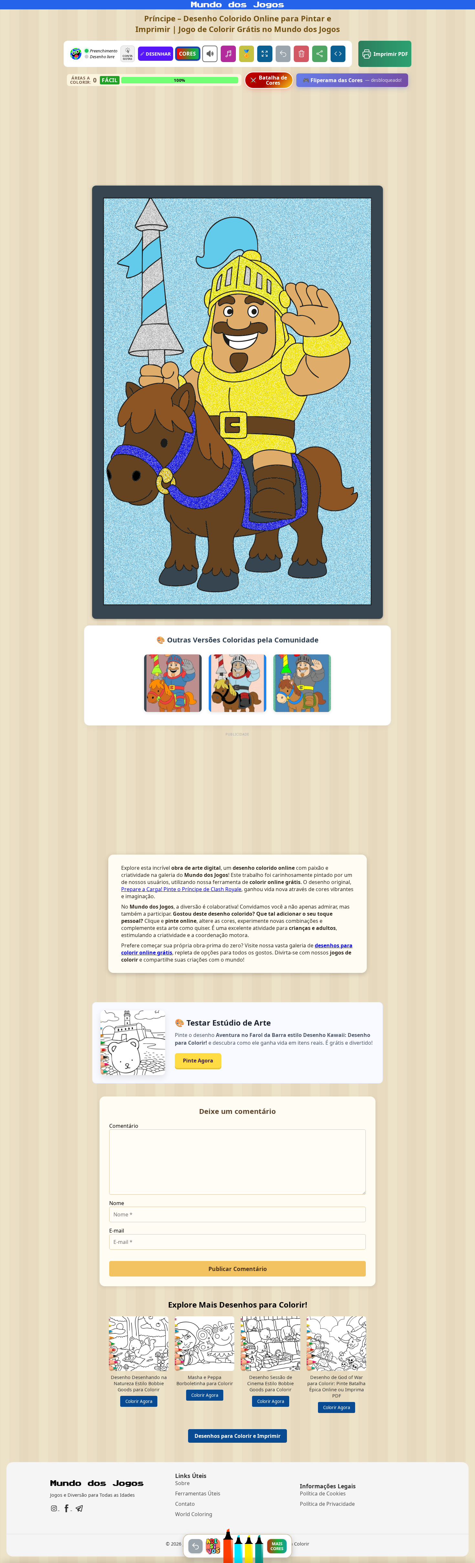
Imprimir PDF (391, 54)
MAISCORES (276, 1546)
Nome (116, 1203)
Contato (185, 1503)
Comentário (123, 1125)
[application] (237, 402)
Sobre (182, 1483)
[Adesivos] (213, 1546)
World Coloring (193, 1514)
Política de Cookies (323, 1493)
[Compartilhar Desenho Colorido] (319, 54)
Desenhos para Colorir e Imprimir (237, 1435)
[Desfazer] (283, 54)
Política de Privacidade (327, 1503)
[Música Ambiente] (228, 54)
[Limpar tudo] (301, 54)
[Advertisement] (237, 137)
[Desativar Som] (209, 54)
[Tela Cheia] (264, 54)
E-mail (116, 1230)
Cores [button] (187, 53)
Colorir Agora (138, 1401)
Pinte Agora (198, 1060)
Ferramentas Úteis (197, 1493)
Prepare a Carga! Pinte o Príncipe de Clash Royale (181, 889)
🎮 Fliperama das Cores (352, 80)
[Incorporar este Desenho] (338, 54)
